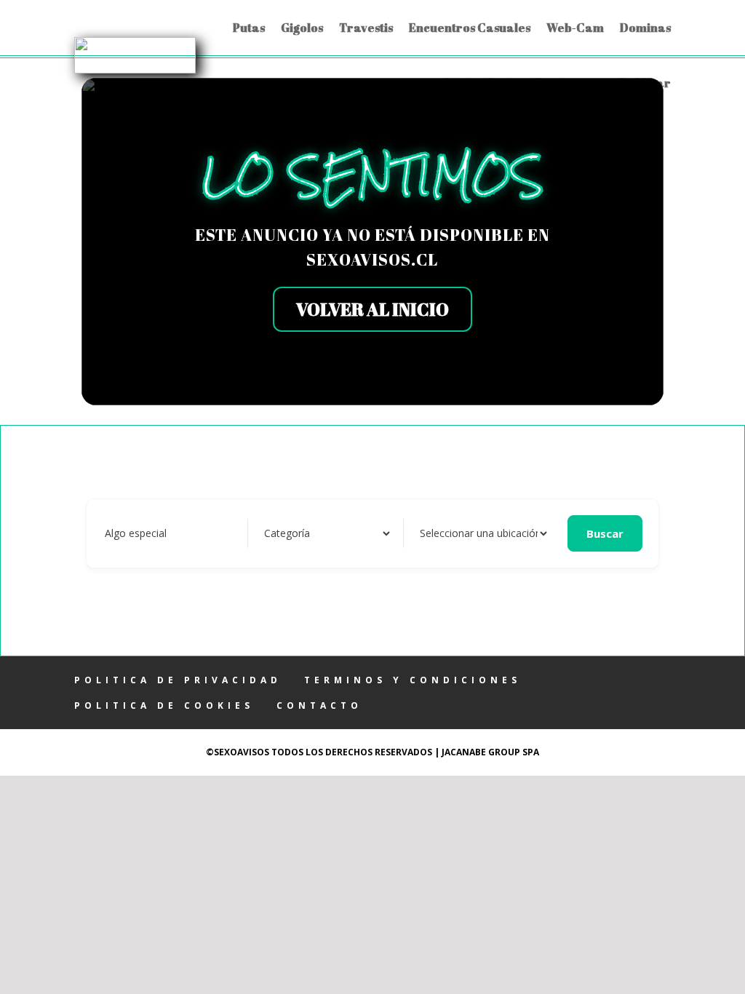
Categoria (284, 533)
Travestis (366, 28)
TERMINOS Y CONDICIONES (412, 680)
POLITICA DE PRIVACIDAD (178, 680)
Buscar (605, 533)
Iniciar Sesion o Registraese (525, 83)
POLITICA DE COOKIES (164, 705)
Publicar (646, 83)
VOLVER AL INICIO (372, 309)
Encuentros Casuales (469, 28)
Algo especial (136, 533)
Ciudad (433, 533)
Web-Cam (575, 28)
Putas (249, 28)
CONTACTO (319, 705)
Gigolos (302, 28)
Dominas (645, 28)
